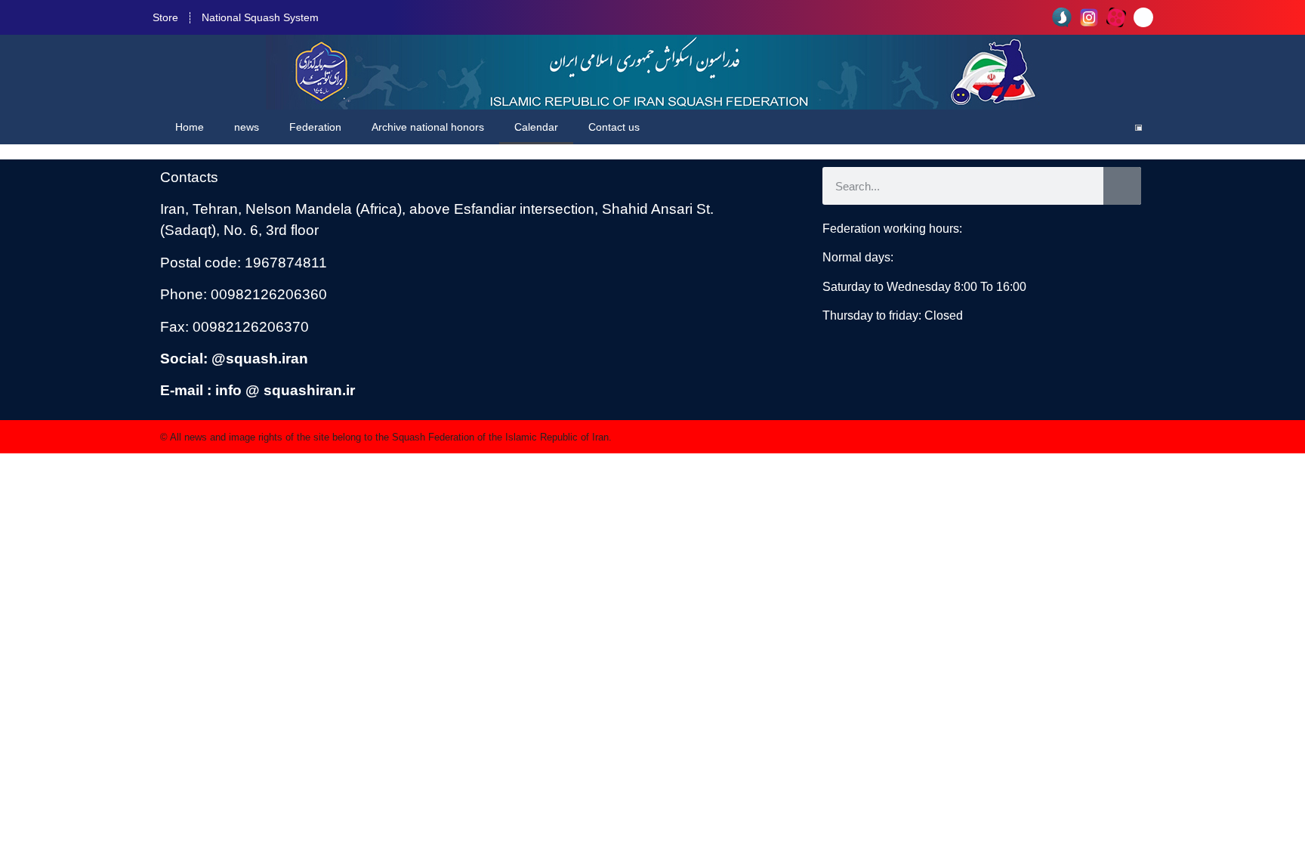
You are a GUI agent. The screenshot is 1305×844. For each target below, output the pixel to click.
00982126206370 (251, 327)
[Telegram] (1143, 17)
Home (189, 127)
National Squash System (260, 17)
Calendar (536, 127)
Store (165, 17)
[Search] (1122, 186)
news (246, 127)
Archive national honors (428, 127)
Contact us (614, 127)
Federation (315, 127)
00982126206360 (269, 294)
